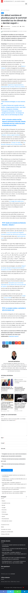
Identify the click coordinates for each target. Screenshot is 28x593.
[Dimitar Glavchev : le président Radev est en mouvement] (7, 382)
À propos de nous (5, 524)
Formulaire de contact (7, 521)
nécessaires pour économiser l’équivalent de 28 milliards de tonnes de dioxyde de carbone (13, 284)
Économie (4, 509)
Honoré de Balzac (6, 26)
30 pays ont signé (15, 142)
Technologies (5, 514)
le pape (23, 295)
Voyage (3, 507)
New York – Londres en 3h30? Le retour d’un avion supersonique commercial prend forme (20, 406)
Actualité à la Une (6, 503)
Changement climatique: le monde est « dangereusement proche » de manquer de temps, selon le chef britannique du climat (12, 112)
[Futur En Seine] (6, 5)
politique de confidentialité (7, 531)
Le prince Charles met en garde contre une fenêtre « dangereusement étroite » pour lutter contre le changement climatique (13, 107)
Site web (3, 448)
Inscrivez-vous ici (13, 336)
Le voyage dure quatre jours (16, 201)
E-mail (3, 443)
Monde (7, 10)
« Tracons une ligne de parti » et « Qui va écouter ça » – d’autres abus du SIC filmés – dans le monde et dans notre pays (7, 406)
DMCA (2, 527)
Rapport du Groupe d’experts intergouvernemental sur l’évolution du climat (13, 267)
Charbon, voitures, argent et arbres (11, 135)
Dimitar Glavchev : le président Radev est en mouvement (7, 389)
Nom (2, 437)
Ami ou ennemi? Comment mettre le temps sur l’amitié (20, 389)
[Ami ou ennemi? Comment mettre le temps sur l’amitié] (21, 382)
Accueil (3, 10)
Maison (3, 500)
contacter (13, 573)
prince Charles (7, 297)
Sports (3, 516)
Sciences (4, 512)
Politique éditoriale (5, 534)
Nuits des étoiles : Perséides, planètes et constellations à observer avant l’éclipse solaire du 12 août (14, 484)
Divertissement (5, 518)
